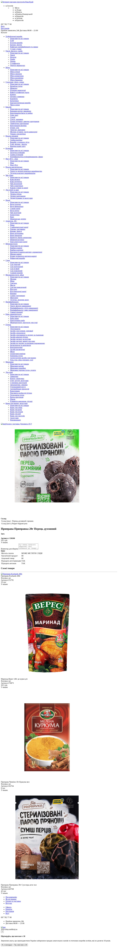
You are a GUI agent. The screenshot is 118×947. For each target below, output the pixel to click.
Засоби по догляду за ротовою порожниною (27, 343)
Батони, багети (16, 45)
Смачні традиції (16, 312)
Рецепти (9, 909)
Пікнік (12, 399)
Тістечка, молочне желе (19, 300)
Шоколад (13, 88)
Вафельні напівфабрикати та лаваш (24, 47)
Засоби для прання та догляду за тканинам (26, 335)
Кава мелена (15, 179)
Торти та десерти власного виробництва (26, 171)
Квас (12, 217)
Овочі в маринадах (17, 65)
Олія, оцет (14, 115)
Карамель (14, 99)
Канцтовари (15, 391)
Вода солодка (15, 204)
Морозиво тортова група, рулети (23, 370)
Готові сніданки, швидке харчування (24, 121)
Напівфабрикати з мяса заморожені (24, 310)
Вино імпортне (16, 235)
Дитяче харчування (17, 196)
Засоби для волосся (17, 333)
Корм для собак (16, 408)
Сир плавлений (16, 271)
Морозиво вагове (17, 366)
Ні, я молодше (7, 945)
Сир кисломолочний (18, 287)
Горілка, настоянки (17, 229)
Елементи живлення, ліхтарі (21, 401)
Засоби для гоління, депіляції (21, 331)
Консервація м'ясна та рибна (21, 113)
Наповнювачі (15, 420)
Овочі (12, 55)
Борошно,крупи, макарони (20, 111)
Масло (12, 285)
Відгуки (9, 903)
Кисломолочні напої (18, 291)
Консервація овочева (18, 126)
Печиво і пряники (17, 97)
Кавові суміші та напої (19, 188)
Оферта (8, 907)
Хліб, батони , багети (18, 144)
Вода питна (14, 211)
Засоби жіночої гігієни (19, 337)
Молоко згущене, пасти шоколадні (23, 132)
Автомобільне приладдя (19, 389)
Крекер (13, 94)
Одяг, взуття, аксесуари (19, 381)
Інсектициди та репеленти (20, 345)
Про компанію (11, 897)
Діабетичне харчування (19, 124)
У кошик (4, 542)
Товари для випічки (18, 134)
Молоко (13, 279)
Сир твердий (15, 264)
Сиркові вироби (16, 273)
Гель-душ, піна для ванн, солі (21, 360)
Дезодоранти (15, 329)
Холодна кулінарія (17, 153)
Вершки (13, 294)
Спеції (12, 117)
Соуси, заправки (16, 119)
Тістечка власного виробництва (22, 173)
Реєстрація (5, 28)
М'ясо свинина (16, 74)
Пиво (12, 225)
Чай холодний (15, 213)
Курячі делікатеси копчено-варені (23, 256)
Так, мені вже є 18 (20, 945)
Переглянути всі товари (19, 39)
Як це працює (11, 899)
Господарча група (17, 395)
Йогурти (13, 289)
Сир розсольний (16, 267)
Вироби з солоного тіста (19, 142)
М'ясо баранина (16, 80)
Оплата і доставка (13, 424)
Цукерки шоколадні (18, 90)
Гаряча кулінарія (16, 155)
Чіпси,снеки (15, 105)
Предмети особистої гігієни (21, 393)
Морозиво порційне (18, 368)
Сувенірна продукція (18, 383)
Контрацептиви (16, 347)
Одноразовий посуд (18, 387)
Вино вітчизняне (16, 233)
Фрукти (13, 57)
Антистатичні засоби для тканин (23, 358)
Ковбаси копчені (16, 250)
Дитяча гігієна (15, 194)
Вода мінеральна (16, 206)
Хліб (12, 41)
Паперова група (16, 356)
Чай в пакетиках (16, 186)
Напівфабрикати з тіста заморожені (24, 308)
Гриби (12, 59)
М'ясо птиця (15, 72)
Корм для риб (15, 414)
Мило (12, 352)
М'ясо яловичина (17, 76)
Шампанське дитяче (18, 219)
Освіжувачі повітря (17, 354)
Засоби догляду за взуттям (20, 339)
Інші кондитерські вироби (20, 103)
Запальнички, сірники (19, 385)
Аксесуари (14, 418)
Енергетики (14, 215)
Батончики (14, 101)
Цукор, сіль (14, 128)
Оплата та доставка (13, 901)
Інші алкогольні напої (18, 242)
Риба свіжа (14, 318)
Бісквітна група (16, 86)
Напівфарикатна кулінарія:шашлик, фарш (26, 157)
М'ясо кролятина (16, 78)
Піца (12, 163)
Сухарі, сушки (15, 49)
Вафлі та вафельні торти (19, 92)
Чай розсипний (16, 184)
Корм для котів (16, 410)
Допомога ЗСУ (26, 424)
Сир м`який (14, 269)
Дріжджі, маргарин (17, 130)
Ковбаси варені (16, 248)
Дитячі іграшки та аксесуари (21, 198)
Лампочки (14, 376)
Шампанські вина (17, 240)
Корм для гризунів (17, 416)
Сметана (13, 283)
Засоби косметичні (17, 349)
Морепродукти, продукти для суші (23, 323)
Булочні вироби (16, 43)
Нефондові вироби (17, 258)
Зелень (12, 61)
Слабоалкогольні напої (19, 227)
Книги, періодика (17, 379)
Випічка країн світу (18, 146)
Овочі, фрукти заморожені (20, 306)
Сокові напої (15, 209)
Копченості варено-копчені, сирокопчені (26, 252)
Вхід (2, 26)
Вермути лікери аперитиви (20, 238)
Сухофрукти (15, 63)
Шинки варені (15, 254)
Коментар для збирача (9, 549)
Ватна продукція (16, 397)
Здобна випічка (16, 140)
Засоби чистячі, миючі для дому (22, 341)
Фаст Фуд (14, 165)
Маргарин (14, 298)
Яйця (12, 281)
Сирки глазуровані (17, 296)
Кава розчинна (16, 182)
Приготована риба (17, 320)
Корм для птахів (16, 412)
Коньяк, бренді (16, 231)
